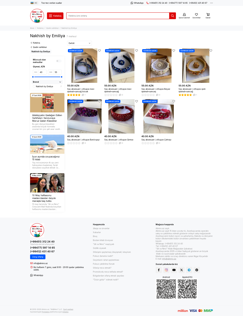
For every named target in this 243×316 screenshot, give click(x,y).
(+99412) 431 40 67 (198, 3)
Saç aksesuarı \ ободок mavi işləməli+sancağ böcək (80, 90)
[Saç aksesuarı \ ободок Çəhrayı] (158, 116)
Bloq (95, 236)
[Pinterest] (197, 270)
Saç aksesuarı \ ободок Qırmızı (118, 139)
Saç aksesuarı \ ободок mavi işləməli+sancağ (117, 90)
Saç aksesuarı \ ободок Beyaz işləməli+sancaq (155, 90)
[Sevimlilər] (99, 50)
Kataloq (40, 28)
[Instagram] (166, 270)
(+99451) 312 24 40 (158, 3)
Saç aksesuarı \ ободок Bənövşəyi (83, 139)
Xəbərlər (97, 232)
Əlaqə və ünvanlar (101, 228)
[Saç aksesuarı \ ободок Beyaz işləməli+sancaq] (158, 65)
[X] (181, 270)
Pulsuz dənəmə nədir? (103, 256)
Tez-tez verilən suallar (51, 3)
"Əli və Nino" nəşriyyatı (103, 244)
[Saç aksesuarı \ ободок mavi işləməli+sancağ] (121, 65)
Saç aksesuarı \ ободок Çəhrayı (156, 139)
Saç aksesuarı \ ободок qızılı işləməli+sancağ (192, 90)
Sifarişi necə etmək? (102, 268)
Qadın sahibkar (52, 28)
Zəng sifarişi (37, 257)
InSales (65, 312)
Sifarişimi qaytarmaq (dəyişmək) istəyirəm (112, 252)
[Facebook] (159, 270)
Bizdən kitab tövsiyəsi (103, 240)
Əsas (32, 28)
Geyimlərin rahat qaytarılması (106, 260)
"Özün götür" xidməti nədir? (106, 279)
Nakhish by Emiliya (41, 51)
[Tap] (172, 15)
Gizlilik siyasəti (99, 248)
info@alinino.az (41, 263)
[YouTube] (174, 270)
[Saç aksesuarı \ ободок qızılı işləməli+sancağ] (196, 65)
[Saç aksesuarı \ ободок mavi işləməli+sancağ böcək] (84, 65)
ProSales (45, 312)
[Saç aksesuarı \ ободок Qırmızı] (121, 116)
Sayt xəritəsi (68, 309)
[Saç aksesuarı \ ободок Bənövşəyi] (84, 116)
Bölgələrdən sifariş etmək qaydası (108, 275)
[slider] (33, 76)
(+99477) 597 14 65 (178, 3)
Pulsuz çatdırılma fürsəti (103, 264)
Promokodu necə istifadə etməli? (108, 272)
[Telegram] (189, 270)
